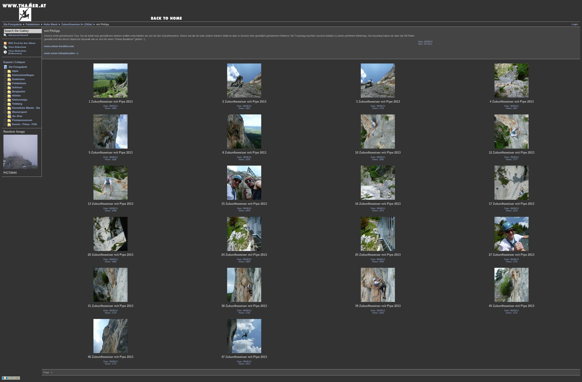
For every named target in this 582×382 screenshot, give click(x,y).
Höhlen (16, 95)
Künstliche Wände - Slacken (28, 107)
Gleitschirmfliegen (23, 75)
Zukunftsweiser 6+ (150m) (76, 24)
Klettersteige (19, 99)
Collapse (20, 62)
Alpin (15, 71)
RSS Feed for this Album (21, 43)
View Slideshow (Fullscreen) (17, 52)
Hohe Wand (51, 24)
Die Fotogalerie (13, 24)
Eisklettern (18, 79)
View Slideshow (17, 47)
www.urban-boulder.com (59, 46)
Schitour (17, 87)
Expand (8, 62)
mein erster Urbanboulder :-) (61, 53)
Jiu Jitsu (17, 116)
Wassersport (19, 112)
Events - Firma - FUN (24, 124)
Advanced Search (18, 35)
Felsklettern (33, 24)
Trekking (17, 103)
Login (575, 24)
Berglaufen (18, 91)
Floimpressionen (22, 120)
